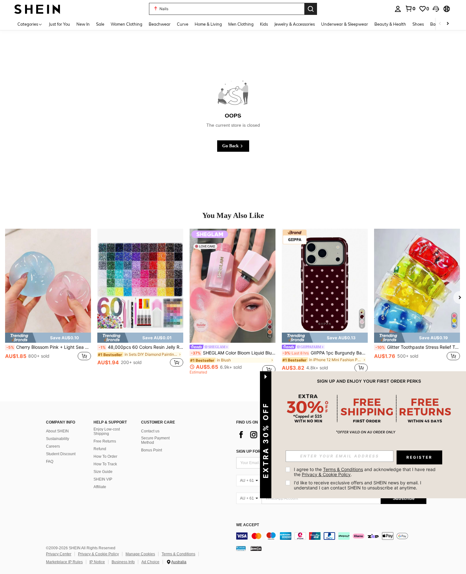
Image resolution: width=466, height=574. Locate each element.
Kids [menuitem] (264, 24)
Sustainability (57, 439)
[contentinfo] (331, 536)
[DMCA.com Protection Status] (256, 548)
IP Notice (97, 562)
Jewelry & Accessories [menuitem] (294, 24)
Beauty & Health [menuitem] (390, 24)
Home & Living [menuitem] (208, 24)
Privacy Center (58, 554)
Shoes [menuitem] (418, 24)
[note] (48, 338)
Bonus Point (151, 450)
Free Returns (105, 441)
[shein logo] (37, 8)
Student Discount (60, 454)
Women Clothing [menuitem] (126, 24)
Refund (100, 449)
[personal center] (398, 9)
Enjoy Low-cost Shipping (107, 431)
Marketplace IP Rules (64, 562)
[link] (410, 8)
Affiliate (100, 487)
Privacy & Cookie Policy (98, 554)
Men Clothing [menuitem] (241, 24)
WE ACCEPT (247, 525)
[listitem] (48, 301)
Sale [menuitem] (100, 24)
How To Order (105, 456)
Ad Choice (150, 562)
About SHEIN (57, 431)
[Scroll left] (440, 24)
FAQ (49, 461)
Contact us (150, 431)
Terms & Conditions (178, 554)
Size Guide (103, 471)
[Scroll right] (447, 24)
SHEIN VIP (103, 479)
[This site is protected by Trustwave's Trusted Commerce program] (241, 548)
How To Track (105, 464)
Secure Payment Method (155, 440)
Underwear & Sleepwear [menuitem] (344, 24)
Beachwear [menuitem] (160, 24)
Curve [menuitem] (182, 24)
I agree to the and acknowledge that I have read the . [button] (365, 472)
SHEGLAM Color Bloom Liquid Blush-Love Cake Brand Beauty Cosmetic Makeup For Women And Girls (233, 352)
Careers (53, 446)
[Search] (310, 9)
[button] (436, 9)
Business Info (123, 562)
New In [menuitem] (83, 24)
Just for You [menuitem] (59, 24)
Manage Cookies (140, 554)
